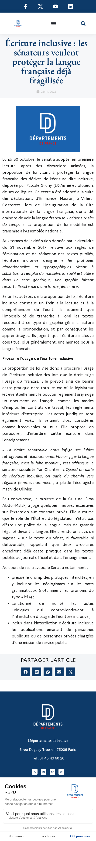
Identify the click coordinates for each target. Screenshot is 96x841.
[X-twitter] (35, 772)
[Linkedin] (43, 772)
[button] (53, 23)
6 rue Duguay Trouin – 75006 (43, 750)
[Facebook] (52, 772)
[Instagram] (61, 772)
